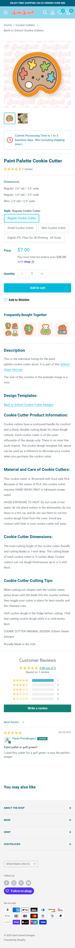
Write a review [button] (38, 708)
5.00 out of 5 (47, 668)
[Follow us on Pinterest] (21, 883)
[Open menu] (6, 12)
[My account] (52, 12)
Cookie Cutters (25, 25)
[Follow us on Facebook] (6, 883)
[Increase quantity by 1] (42, 274)
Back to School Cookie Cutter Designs (28, 404)
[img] (12, 733)
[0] (68, 12)
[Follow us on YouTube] (28, 883)
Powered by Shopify (14, 939)
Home (8, 25)
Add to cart (37, 288)
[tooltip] (12, 329)
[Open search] (45, 12)
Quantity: (9, 273)
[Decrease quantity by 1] (22, 274)
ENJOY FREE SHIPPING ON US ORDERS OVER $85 (37, 3)
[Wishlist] (60, 12)
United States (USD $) (18, 863)
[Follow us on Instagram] (14, 883)
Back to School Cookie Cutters (24, 30)
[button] (13, 169)
